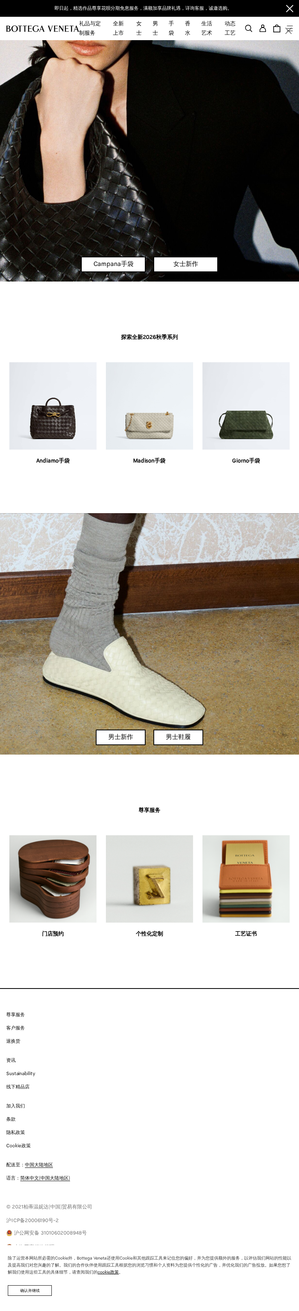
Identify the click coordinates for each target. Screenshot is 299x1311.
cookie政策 (108, 1272)
